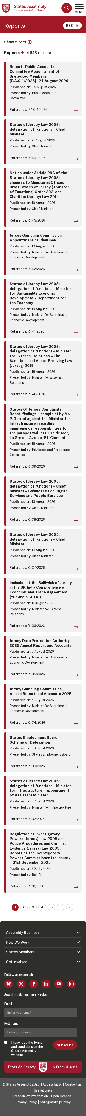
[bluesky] (8, 984)
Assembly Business (23, 932)
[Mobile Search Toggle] (66, 8)
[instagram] (71, 984)
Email (8, 1004)
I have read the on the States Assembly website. (27, 1049)
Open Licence (61, 1096)
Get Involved (17, 962)
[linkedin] (46, 984)
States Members (20, 952)
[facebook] (33, 984)
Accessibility (52, 1084)
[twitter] (21, 984)
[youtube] (58, 984)
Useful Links (43, 1090)
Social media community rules (25, 995)
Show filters (15, 42)
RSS (69, 25)
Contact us (73, 1084)
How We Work (17, 942)
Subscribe (65, 1045)
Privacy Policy (26, 1102)
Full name (11, 1023)
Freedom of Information (30, 1096)
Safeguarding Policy (55, 1102)
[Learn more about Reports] (23, 52)
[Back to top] (80, 1110)
